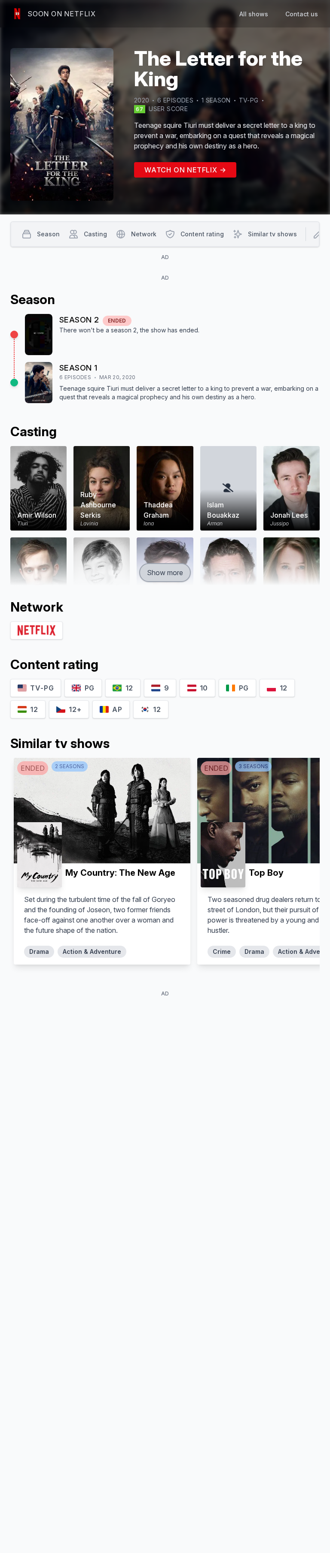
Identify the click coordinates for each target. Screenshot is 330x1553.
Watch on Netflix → (185, 170)
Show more (165, 572)
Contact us (301, 14)
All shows (253, 14)
